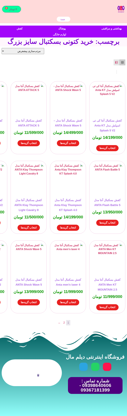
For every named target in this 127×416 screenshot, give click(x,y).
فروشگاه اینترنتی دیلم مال (95, 357)
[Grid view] (122, 62)
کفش (20, 28)
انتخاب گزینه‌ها (107, 148)
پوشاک (62, 28)
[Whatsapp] (95, 367)
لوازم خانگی (59, 34)
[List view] (117, 62)
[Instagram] (107, 367)
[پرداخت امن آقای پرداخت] (39, 375)
